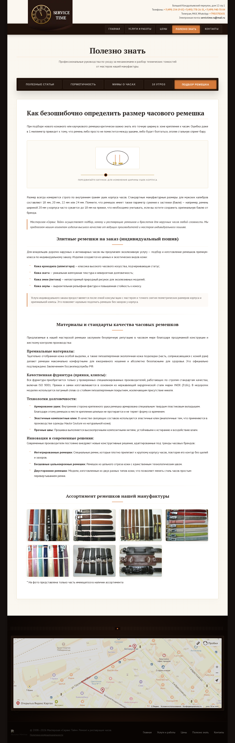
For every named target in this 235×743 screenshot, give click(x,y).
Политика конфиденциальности (46, 734)
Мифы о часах (123, 84)
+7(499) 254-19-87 (173, 9)
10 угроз (158, 84)
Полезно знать (186, 29)
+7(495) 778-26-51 (194, 9)
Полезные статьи (40, 84)
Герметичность (83, 84)
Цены (163, 29)
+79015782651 (217, 13)
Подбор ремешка (195, 84)
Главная (114, 29)
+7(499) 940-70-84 (215, 9)
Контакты (212, 29)
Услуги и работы (140, 29)
